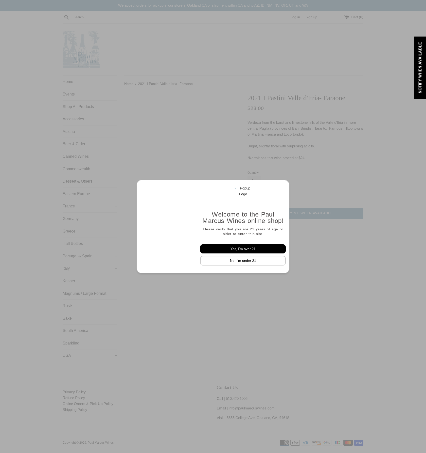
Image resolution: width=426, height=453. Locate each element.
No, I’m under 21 (243, 261)
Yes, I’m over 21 (243, 249)
